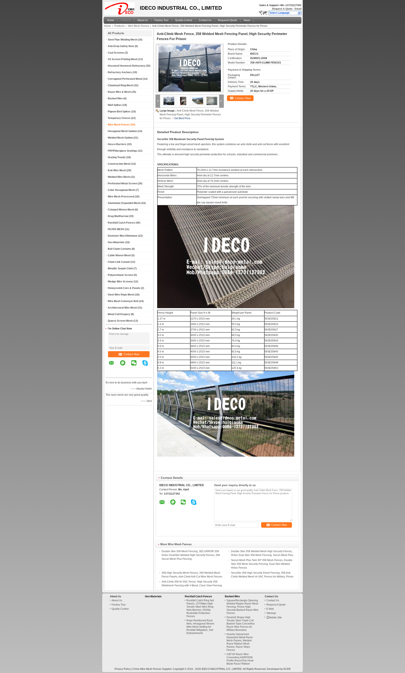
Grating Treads (117, 157)
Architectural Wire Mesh (122, 307)
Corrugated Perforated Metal (125, 78)
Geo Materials (116, 242)
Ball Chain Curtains (119, 248)
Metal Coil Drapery (119, 314)
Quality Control (183, 20)
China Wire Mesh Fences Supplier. (152, 669)
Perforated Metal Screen (122, 183)
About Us (142, 20)
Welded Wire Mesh (119, 176)
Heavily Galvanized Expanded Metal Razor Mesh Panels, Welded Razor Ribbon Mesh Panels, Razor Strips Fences (240, 642)
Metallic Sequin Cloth (120, 268)
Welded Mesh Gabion (120, 137)
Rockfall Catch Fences (121, 222)
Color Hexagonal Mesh (121, 190)
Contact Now (131, 354)
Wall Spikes (115, 105)
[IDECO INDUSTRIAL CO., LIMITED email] (114, 365)
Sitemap (271, 613)
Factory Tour (161, 20)
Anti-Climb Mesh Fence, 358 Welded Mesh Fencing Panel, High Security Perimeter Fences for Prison (190, 114)
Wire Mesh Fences (138, 25)
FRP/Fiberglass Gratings (122, 150)
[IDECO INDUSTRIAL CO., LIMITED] (299, 13)
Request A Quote (282, 8)
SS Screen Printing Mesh (123, 59)
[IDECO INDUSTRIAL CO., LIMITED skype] (147, 365)
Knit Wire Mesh (117, 170)
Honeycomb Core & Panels (124, 288)
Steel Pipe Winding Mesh (122, 39)
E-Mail (270, 608)
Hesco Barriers (117, 144)
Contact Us (205, 20)
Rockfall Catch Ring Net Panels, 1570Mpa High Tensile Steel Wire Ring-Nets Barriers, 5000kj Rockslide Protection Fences (200, 608)
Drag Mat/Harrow (118, 216)
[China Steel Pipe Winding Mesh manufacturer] (120, 7)
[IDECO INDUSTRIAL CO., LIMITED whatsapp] (125, 365)
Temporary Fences (119, 118)
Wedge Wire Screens (120, 281)
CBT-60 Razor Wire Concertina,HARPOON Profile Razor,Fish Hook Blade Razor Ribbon (240, 659)
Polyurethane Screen (120, 275)
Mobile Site (275, 617)
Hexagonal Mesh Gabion (122, 131)
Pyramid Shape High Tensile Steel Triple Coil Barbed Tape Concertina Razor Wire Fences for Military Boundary (241, 623)
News (247, 20)
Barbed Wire (115, 98)
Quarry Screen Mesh (120, 320)
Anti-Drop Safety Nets (121, 46)
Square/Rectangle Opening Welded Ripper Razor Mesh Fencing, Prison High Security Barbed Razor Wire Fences (242, 607)
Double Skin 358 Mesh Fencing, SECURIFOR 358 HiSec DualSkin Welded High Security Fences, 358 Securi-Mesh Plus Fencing (191, 555)
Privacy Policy (123, 669)
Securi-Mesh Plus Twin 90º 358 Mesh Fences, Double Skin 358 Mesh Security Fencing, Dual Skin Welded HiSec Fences (261, 564)
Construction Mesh (119, 163)
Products (126, 20)
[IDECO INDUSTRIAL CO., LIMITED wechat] (136, 365)
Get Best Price (182, 118)
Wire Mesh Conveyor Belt (123, 301)
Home (110, 20)
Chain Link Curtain (119, 261)
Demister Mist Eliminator (123, 235)
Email (298, 8)
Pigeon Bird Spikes (119, 111)
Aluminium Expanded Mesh (124, 203)
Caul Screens (116, 52)
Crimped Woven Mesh (121, 209)
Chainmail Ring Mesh (120, 85)
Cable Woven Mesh (119, 255)
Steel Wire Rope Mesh (121, 294)
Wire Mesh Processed (121, 196)
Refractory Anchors (120, 72)
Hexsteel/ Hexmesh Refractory (126, 65)
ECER (287, 669)
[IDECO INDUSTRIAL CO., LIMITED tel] (111, 374)
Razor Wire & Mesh (119, 91)
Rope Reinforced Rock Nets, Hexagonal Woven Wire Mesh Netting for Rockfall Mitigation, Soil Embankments (200, 627)
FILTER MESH (116, 229)
